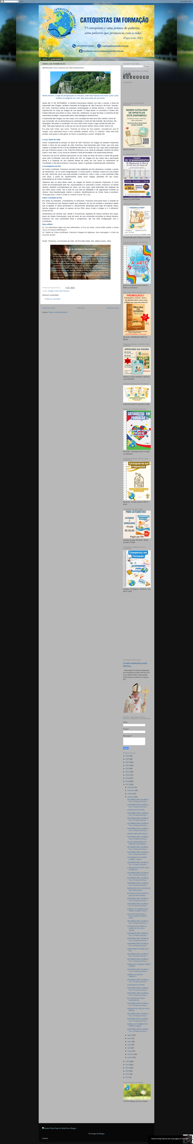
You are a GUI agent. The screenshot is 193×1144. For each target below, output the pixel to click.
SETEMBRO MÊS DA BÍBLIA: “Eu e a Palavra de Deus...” (138, 800)
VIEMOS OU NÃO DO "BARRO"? (135, 975)
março (129, 1051)
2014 (128, 1068)
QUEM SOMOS (56, 59)
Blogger (101, 1134)
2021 (128, 772)
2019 (128, 778)
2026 (128, 756)
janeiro (130, 1057)
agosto (130, 1035)
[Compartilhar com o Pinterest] (74, 288)
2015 (128, 1065)
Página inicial (81, 308)
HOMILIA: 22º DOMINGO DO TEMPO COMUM (137, 1025)
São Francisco (64, 291)
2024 (128, 762)
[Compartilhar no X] (70, 288)
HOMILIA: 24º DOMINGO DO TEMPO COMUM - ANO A (137, 910)
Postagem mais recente (48, 308)
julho (129, 1038)
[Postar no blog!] (68, 288)
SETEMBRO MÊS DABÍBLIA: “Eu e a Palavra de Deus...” (137, 934)
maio (129, 1045)
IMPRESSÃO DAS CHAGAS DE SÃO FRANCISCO (139, 889)
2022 (128, 768)
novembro (131, 790)
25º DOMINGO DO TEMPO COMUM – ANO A (137, 858)
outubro (130, 794)
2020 (128, 775)
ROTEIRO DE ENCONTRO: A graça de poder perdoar (138, 894)
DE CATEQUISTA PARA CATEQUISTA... (136, 999)
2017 (128, 784)
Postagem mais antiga (112, 308)
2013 (128, 1071)
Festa (56, 291)
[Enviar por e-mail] (66, 288)
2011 (127, 1077)
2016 (128, 1061)
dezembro (131, 787)
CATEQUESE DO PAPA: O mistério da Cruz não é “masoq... (137, 928)
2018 (128, 781)
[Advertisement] (137, 626)
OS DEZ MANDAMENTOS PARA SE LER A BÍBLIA (136, 843)
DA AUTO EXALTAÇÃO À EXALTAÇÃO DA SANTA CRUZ (137, 916)
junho (129, 1041)
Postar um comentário (52, 299)
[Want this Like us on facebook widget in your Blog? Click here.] (190, 1142)
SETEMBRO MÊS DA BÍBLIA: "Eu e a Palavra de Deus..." (138, 970)
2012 (128, 1074)
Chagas (51, 291)
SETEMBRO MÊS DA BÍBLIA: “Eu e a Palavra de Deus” (138, 944)
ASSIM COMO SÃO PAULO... (137, 834)
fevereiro (130, 1054)
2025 (128, 759)
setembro (130, 797)
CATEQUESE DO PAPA (136, 810)
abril (129, 1048)
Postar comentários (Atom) (57, 312)
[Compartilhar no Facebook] (72, 288)
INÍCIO (45, 59)
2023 (128, 765)
